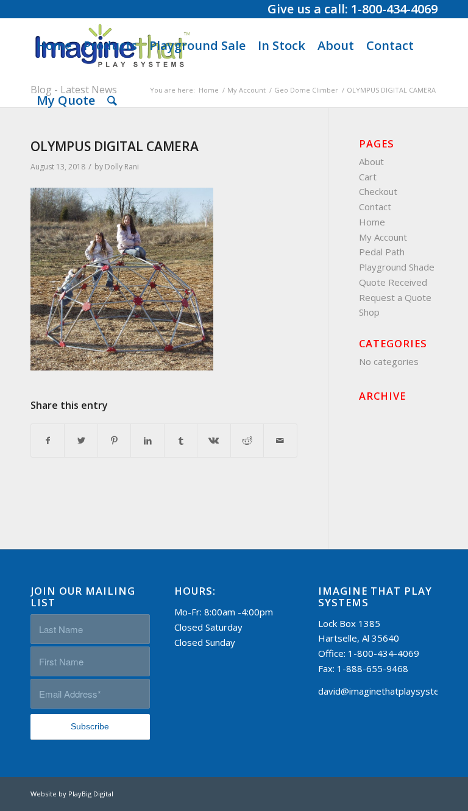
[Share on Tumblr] (181, 441)
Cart (368, 177)
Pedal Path (382, 252)
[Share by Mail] (280, 441)
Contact (375, 206)
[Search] (112, 100)
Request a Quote (395, 297)
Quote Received (393, 282)
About (371, 161)
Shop (369, 312)
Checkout (378, 191)
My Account (383, 237)
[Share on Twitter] (81, 441)
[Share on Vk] (213, 441)
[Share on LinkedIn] (147, 441)
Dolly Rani (122, 166)
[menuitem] (53, 45)
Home (372, 222)
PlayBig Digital (90, 793)
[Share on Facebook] (47, 441)
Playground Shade (396, 267)
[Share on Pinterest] (114, 441)
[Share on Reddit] (247, 441)
